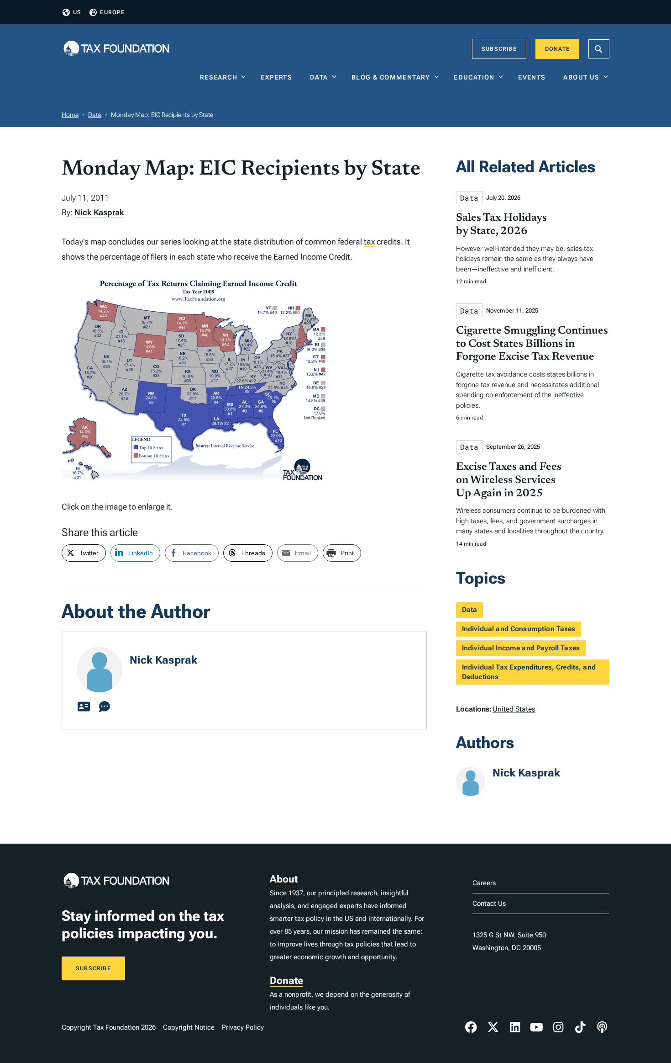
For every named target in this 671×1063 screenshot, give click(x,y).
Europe (112, 12)
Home (70, 114)
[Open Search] (598, 48)
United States (514, 709)
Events (534, 77)
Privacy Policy (243, 1027)
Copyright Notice (189, 1027)
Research (218, 77)
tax (369, 241)
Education (474, 77)
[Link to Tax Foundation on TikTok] (580, 1027)
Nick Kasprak (99, 212)
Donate (557, 49)
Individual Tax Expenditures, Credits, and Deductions (529, 672)
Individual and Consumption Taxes (519, 629)
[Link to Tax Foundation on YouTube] (536, 1027)
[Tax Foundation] (116, 49)
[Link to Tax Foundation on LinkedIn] (515, 1027)
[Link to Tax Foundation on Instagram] (558, 1027)
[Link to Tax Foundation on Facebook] (471, 1027)
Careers (484, 883)
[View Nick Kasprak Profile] (83, 707)
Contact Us (489, 903)
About (284, 879)
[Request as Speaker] (104, 707)
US (77, 12)
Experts (278, 77)
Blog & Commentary (390, 77)
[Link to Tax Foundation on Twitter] (493, 1027)
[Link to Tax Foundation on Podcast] (602, 1027)
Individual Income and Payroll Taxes (521, 648)
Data (319, 77)
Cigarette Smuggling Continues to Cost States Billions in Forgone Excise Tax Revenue (532, 344)
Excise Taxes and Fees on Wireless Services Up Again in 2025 (508, 480)
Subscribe (499, 49)
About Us (581, 77)
